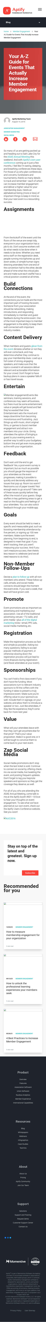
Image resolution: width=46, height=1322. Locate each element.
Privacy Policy (15, 1311)
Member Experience (23, 1099)
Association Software (23, 1087)
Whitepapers (23, 1132)
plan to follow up (21, 576)
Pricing (23, 1178)
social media (9, 135)
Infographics (23, 1140)
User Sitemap (30, 1311)
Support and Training (23, 1215)
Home (6, 31)
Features (23, 1083)
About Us (23, 1174)
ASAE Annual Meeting (18, 156)
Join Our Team (23, 1185)
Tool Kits (23, 1148)
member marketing (12, 132)
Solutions (23, 1211)
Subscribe (30, 873)
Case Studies (23, 1144)
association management (14, 128)
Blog (8, 22)
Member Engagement (21, 31)
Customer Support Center (23, 1223)
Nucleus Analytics (23, 1095)
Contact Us (23, 1227)
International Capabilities (23, 1103)
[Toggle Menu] (40, 9)
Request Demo (23, 1219)
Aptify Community (23, 1181)
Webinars (23, 1136)
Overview (23, 1079)
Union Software (23, 1091)
